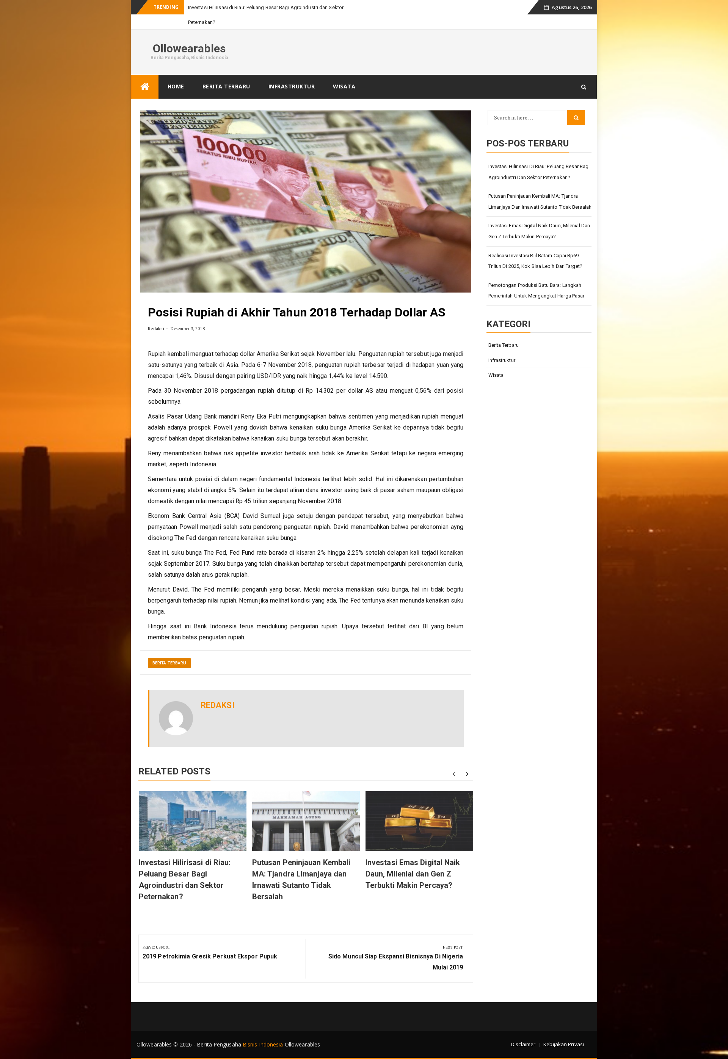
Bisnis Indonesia (263, 1044)
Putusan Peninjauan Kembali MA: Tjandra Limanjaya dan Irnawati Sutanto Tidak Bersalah (540, 201)
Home (176, 86)
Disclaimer (523, 1044)
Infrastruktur (291, 86)
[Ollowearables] (144, 87)
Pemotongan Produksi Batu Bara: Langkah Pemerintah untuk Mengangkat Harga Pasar (536, 290)
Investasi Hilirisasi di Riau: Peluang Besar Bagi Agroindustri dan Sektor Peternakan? (539, 172)
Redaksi (156, 328)
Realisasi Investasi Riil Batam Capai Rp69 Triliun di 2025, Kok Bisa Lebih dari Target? (535, 261)
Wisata (344, 86)
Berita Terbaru (226, 86)
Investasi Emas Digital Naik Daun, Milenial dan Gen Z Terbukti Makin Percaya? (413, 874)
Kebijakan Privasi (563, 1044)
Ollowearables (189, 48)
